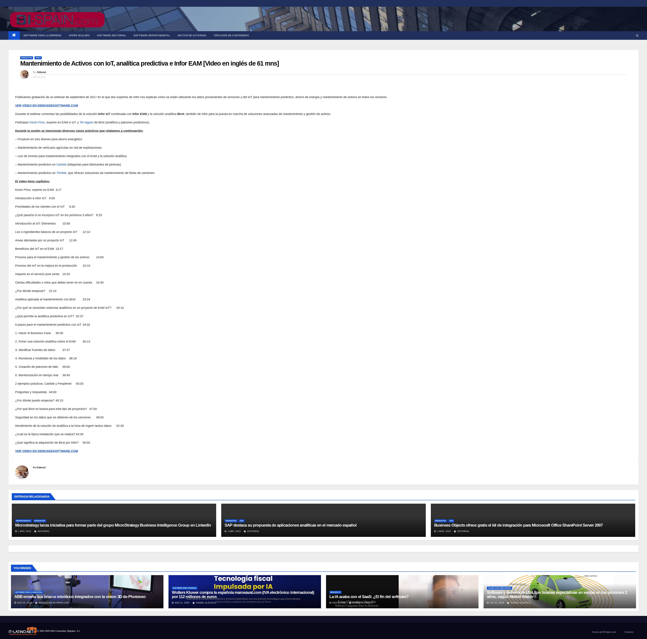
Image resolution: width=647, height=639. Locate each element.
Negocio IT (335, 592)
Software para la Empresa (42, 35)
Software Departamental (152, 35)
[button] (637, 35)
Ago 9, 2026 (339, 603)
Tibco (38, 58)
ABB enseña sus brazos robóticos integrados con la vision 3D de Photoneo (80, 596)
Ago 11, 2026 (182, 603)
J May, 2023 (24, 531)
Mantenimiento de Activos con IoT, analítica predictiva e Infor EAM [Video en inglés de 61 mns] (149, 63)
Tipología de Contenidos (231, 35)
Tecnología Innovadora (499, 588)
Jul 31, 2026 (497, 603)
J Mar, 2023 (444, 531)
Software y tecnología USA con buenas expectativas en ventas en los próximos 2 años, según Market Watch (557, 594)
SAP (241, 521)
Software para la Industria (28, 592)
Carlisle (61, 164)
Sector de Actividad (192, 35)
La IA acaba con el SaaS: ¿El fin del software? (369, 596)
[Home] (14, 35)
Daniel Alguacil (206, 603)
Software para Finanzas (184, 588)
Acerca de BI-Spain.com (604, 632)
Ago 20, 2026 (24, 603)
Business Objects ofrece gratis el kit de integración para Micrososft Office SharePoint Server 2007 (518, 525)
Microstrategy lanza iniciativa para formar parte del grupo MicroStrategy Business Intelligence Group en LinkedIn (113, 525)
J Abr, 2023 (234, 531)
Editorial (41, 72)
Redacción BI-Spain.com (53, 603)
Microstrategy (23, 521)
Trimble (61, 173)
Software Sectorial (111, 35)
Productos (26, 58)
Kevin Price (37, 122)
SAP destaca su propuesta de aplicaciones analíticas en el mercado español (290, 525)
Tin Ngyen (86, 122)
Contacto (629, 632)
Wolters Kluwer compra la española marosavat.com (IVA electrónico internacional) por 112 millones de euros (243, 594)
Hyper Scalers (79, 35)
